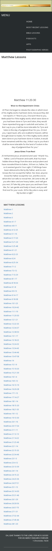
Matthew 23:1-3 (10, 458)
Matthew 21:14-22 (11, 438)
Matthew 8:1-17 (10, 278)
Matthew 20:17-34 (11, 426)
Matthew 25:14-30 (11, 491)
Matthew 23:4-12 (11, 462)
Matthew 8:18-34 (11, 283)
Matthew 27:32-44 (11, 515)
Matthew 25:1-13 (11, 487)
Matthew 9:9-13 (10, 291)
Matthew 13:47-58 (11, 356)
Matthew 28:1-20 (11, 524)
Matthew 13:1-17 (11, 336)
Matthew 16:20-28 (11, 389)
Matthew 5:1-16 (10, 234)
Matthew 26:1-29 (11, 499)
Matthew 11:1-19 (11, 311)
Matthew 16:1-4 (10, 377)
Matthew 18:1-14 (11, 401)
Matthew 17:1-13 (11, 393)
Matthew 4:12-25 (11, 230)
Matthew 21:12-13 (11, 434)
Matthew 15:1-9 (10, 364)
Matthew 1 (8, 209)
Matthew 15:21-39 (11, 372)
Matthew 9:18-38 (11, 299)
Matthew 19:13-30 (11, 417)
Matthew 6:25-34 (11, 262)
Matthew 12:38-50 (11, 332)
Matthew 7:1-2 (10, 266)
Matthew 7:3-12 (10, 270)
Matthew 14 (9, 360)
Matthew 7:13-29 (11, 274)
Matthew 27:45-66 (11, 520)
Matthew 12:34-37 (11, 327)
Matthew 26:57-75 (11, 507)
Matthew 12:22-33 (11, 323)
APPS (28, 44)
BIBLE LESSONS (33, 33)
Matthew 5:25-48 (11, 246)
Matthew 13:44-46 (11, 352)
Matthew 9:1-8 (10, 287)
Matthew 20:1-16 (11, 421)
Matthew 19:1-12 (11, 413)
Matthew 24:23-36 (11, 479)
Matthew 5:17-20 (11, 238)
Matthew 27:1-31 (11, 511)
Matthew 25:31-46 (11, 495)
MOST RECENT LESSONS (37, 27)
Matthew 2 (8, 213)
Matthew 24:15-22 (11, 474)
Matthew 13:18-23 (11, 340)
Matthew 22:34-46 (11, 454)
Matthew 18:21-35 (11, 409)
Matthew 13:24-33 (11, 344)
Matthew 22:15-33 (11, 450)
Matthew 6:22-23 (11, 254)
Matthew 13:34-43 (11, 348)
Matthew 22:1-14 (11, 446)
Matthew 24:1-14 (11, 470)
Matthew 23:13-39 (11, 466)
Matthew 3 (8, 217)
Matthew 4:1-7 (10, 221)
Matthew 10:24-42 (11, 307)
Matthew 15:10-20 (11, 368)
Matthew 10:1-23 (11, 303)
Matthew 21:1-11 (11, 430)
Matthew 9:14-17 (11, 295)
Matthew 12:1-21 (11, 319)
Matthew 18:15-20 (11, 405)
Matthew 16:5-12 (11, 381)
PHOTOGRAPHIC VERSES (37, 49)
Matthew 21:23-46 (11, 442)
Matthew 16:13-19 (11, 385)
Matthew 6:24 (9, 258)
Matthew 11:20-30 (11, 315)
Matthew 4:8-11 (10, 225)
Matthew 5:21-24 (11, 242)
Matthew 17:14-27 (11, 397)
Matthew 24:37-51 (11, 483)
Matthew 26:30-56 (11, 503)
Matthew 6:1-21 (10, 250)
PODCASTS (31, 38)
